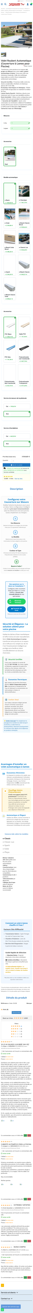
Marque (29, 1003)
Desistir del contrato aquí (10, 1306)
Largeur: (6, 128)
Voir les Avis (18, 479)
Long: (5, 123)
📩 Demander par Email (16, 609)
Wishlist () (29, 1)
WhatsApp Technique (18, 601)
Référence (4, 1003)
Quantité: (5, 460)
